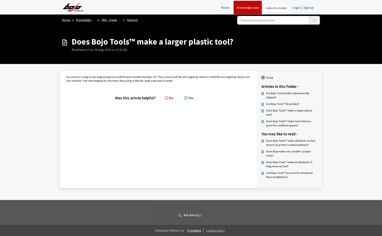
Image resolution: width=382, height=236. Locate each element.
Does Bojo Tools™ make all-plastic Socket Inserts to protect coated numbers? (290, 143)
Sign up (309, 8)
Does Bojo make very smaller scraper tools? (288, 153)
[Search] (314, 20)
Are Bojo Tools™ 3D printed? (282, 104)
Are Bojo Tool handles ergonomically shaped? (287, 95)
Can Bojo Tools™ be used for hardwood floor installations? (289, 175)
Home (225, 8)
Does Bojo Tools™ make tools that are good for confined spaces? (288, 123)
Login (296, 8)
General (132, 20)
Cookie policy (216, 230)
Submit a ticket (276, 8)
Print (269, 78)
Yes (191, 98)
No (171, 98)
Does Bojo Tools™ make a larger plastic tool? (289, 112)
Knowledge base (248, 8)
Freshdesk (194, 230)
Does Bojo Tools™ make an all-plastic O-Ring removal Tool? (289, 164)
